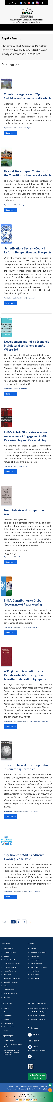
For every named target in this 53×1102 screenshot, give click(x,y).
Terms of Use (12, 1089)
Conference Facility (10, 952)
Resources (44, 1086)
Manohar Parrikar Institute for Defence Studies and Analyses (26, 20)
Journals (6, 1019)
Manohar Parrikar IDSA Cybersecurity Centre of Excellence (11, 1052)
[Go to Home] (50, 1085)
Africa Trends (33, 811)
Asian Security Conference (39, 1008)
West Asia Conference (37, 1019)
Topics (6, 1030)
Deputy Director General (12, 963)
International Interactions (12, 978)
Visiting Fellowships (10, 993)
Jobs (5, 986)
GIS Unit (6, 997)
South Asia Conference (37, 1016)
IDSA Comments (33, 627)
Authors (6, 1008)
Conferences (34, 956)
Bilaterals (33, 949)
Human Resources (10, 971)
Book (21, 557)
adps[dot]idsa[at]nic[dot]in (36, 1050)
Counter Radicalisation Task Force (13, 1045)
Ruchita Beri (8, 298)
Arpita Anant (8, 128)
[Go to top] (50, 1090)
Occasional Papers (25, 128)
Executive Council (10, 967)
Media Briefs (34, 975)
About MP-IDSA (9, 949)
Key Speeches (34, 978)
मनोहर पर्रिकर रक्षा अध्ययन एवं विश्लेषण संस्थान (26, 22)
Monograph (23, 205)
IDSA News (7, 975)
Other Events (34, 971)
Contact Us (7, 956)
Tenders (10, 1086)
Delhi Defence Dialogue (38, 1012)
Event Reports (35, 960)
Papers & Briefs (9, 1027)
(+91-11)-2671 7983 (34, 1041)
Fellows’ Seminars (36, 963)
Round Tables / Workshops (39, 967)
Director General (9, 960)
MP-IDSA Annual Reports (29, 1086)
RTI (17, 1086)
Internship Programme (11, 982)
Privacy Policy (43, 1089)
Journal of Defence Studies (39, 721)
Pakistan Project (9, 1040)
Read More (10, 133)
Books (6, 1012)
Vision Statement (9, 989)
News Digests (8, 1023)
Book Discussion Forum (38, 952)
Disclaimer (22, 1089)
